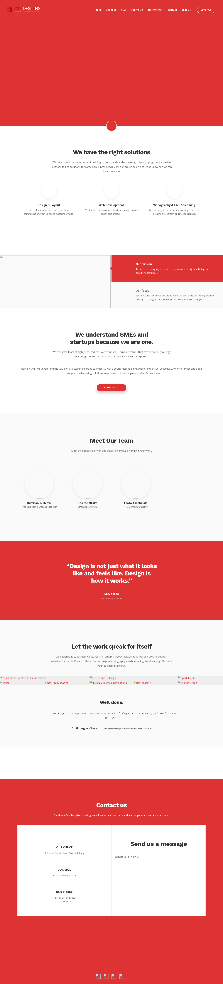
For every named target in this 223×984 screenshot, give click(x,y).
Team (124, 10)
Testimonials (155, 10)
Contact (172, 10)
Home (98, 10)
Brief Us (186, 10)
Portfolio (137, 10)
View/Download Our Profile (111, 225)
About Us (111, 10)
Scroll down (111, 126)
